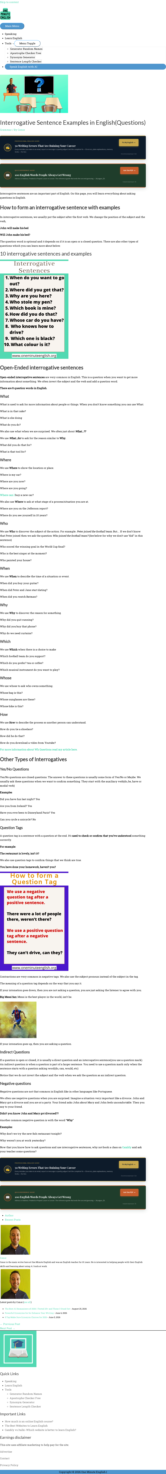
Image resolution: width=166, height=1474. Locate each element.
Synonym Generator (22, 57)
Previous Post (10, 1324)
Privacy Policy (9, 1465)
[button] (85, 67)
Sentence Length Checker (25, 61)
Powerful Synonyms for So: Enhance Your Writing (29, 1313)
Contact (4, 1458)
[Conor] (15, 1253)
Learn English (13, 38)
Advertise (6, 1451)
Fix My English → (128, 142)
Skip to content (9, 2)
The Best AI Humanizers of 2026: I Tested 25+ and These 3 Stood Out (37, 1308)
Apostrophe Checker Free (25, 53)
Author (9, 1215)
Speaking (11, 34)
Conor (3, 1257)
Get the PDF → (129, 170)
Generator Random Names (26, 49)
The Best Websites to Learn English (26, 1425)
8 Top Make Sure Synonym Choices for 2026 (26, 1317)
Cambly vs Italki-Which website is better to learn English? (40, 1430)
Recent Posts (13, 1219)
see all (27, 1302)
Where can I (7, 495)
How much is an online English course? (29, 1421)
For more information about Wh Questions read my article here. (38, 749)
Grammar (6, 129)
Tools (8, 43)
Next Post (7, 1328)
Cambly (126, 1147)
